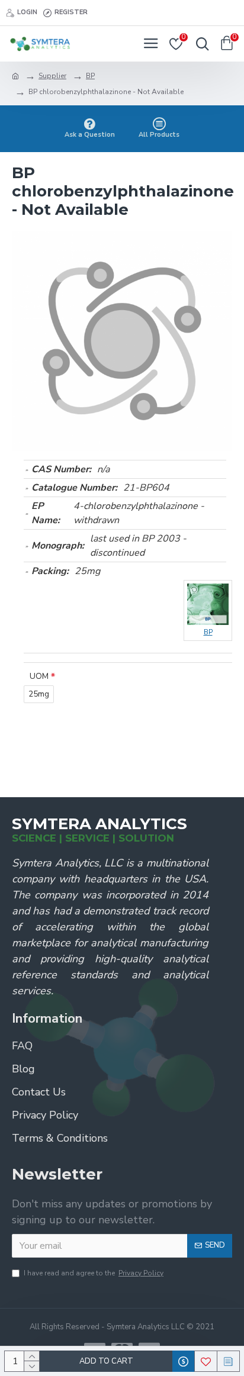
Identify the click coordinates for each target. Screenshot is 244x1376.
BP (90, 75)
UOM (39, 676)
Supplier (52, 75)
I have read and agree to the (93, 1273)
